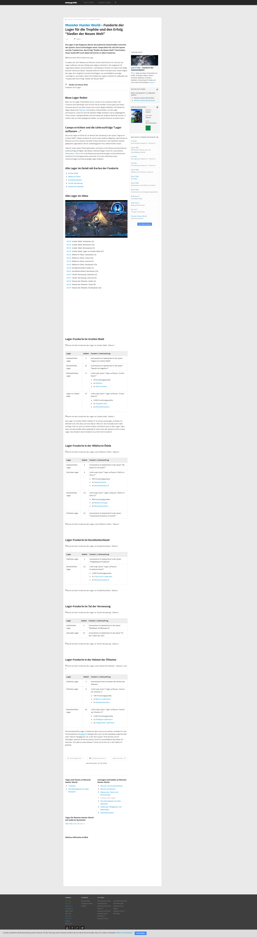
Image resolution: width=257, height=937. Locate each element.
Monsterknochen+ (103, 702)
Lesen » (152, 82)
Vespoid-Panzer (100, 482)
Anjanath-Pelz (101, 403)
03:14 (69, 261)
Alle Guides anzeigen (145, 224)
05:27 (69, 278)
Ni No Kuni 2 (136, 197)
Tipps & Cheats (88, 2)
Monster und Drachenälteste (111, 786)
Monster (82, 110)
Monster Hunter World (82, 25)
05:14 (69, 274)
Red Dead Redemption (120, 901)
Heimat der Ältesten (76, 186)
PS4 (132, 73)
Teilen (78, 39)
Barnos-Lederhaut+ (103, 699)
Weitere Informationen (124, 933)
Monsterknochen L (103, 407)
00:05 (69, 241)
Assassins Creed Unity (104, 911)
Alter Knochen (101, 386)
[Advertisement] (112, 11)
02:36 (69, 258)
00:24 (69, 245)
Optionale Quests (107, 813)
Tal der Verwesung (75, 183)
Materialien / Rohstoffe (74, 153)
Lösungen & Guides (104, 2)
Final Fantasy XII (102, 903)
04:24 (69, 268)
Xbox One (69, 824)
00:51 (69, 248)
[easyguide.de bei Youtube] (67, 928)
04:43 (69, 281)
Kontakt (83, 906)
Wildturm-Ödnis (74, 177)
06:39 (69, 288)
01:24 (69, 251)
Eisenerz (99, 383)
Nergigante (83, 734)
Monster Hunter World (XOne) (144, 100)
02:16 (69, 255)
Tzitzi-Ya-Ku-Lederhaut (103, 576)
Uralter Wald (73, 173)
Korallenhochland (75, 180)
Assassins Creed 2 (102, 918)
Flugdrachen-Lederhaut (105, 723)
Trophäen (72, 786)
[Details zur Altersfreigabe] (148, 130)
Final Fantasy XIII (118, 903)
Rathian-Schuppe (101, 503)
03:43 (69, 264)
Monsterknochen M (101, 485)
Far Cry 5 (138, 211)
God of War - (142, 68)
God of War (141, 150)
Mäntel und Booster (108, 789)
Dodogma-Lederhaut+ (104, 719)
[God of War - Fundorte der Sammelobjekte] (144, 61)
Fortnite (143, 142)
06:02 (69, 284)
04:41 (69, 271)
